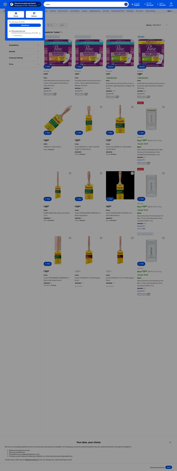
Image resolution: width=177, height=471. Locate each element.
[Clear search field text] (121, 4)
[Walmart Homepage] (5, 4)
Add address (25, 25)
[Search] (126, 4)
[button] (149, 4)
